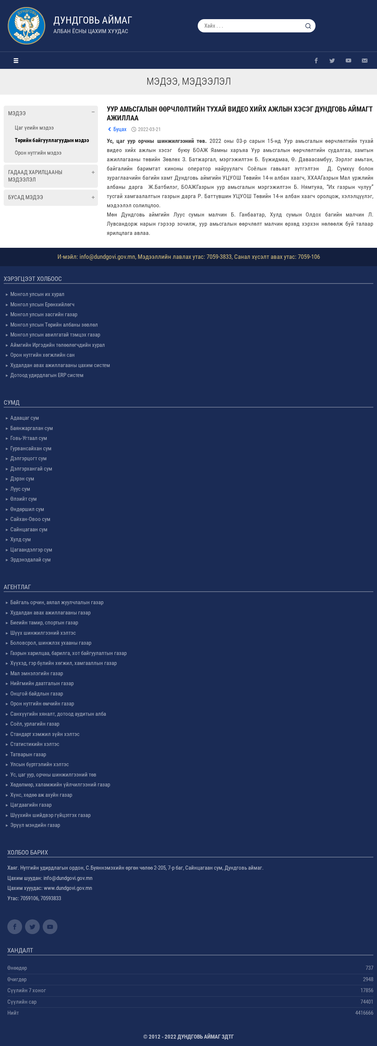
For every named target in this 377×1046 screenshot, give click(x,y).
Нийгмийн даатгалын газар (42, 683)
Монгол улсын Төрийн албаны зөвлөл (54, 324)
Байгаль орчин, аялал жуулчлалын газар (56, 602)
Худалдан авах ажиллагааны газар (50, 612)
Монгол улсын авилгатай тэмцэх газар (55, 334)
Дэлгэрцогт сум (28, 458)
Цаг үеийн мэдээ (34, 127)
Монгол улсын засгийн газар (43, 314)
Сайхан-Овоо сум (30, 519)
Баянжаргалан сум (31, 428)
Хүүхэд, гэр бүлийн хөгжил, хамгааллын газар (63, 663)
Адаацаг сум (24, 418)
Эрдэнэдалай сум (30, 559)
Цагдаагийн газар (31, 805)
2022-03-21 (149, 129)
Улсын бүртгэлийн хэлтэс (39, 764)
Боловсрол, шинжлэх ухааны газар (50, 643)
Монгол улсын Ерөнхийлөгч (42, 304)
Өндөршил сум (27, 509)
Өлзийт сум (23, 499)
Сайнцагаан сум (28, 529)
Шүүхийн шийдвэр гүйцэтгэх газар (50, 815)
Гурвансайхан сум (31, 448)
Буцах (120, 129)
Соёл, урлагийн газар (34, 724)
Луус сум (20, 489)
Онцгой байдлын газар (36, 693)
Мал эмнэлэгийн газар (36, 673)
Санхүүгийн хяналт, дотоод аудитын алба (58, 714)
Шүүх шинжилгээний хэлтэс (43, 633)
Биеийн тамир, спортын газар (44, 622)
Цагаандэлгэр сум (31, 549)
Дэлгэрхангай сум (31, 468)
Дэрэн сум (22, 478)
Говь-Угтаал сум (28, 438)
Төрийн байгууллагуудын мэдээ (52, 140)
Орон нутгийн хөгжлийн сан (42, 355)
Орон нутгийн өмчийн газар (42, 703)
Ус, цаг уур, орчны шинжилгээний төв (53, 774)
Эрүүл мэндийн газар (35, 825)
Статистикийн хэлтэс (34, 744)
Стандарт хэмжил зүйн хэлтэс (45, 734)
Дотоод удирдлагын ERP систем (47, 375)
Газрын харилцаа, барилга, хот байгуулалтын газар (68, 653)
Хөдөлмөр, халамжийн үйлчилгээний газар (60, 784)
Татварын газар (28, 754)
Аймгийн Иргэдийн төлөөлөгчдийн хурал (57, 345)
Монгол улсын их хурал (37, 294)
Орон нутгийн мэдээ (38, 152)
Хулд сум (20, 539)
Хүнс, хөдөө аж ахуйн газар (41, 795)
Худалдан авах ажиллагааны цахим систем (60, 365)
